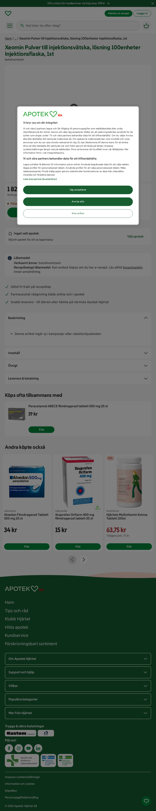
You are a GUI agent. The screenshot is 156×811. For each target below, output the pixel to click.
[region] (78, 165)
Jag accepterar (78, 189)
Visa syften (78, 213)
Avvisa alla (78, 201)
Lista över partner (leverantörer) (40, 179)
